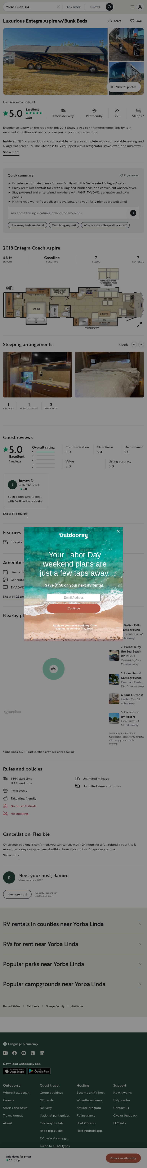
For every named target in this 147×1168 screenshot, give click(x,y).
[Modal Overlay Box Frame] (73, 584)
